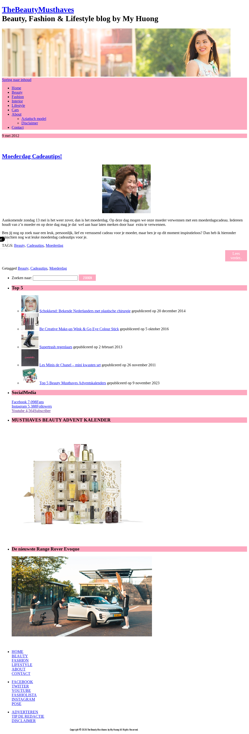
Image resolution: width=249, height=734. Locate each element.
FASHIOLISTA (24, 695)
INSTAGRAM (23, 699)
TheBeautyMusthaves (38, 9)
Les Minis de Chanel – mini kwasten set (70, 365)
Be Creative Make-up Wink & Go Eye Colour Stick (79, 329)
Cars (15, 110)
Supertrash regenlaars (55, 347)
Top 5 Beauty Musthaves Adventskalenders (72, 383)
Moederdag (54, 245)
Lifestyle (18, 105)
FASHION (20, 660)
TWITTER (20, 686)
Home (16, 88)
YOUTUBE (21, 690)
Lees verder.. (236, 255)
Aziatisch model (33, 119)
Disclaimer (29, 123)
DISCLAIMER (24, 721)
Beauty (17, 92)
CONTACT (21, 673)
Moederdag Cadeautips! (32, 156)
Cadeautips (35, 245)
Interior (17, 101)
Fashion (18, 97)
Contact (18, 127)
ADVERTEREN (25, 712)
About (16, 114)
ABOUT (19, 669)
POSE (16, 704)
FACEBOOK (22, 682)
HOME (17, 652)
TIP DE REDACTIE (28, 716)
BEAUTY (20, 656)
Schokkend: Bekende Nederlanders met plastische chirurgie (85, 311)
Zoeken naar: (22, 278)
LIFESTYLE (22, 665)
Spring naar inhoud (16, 80)
